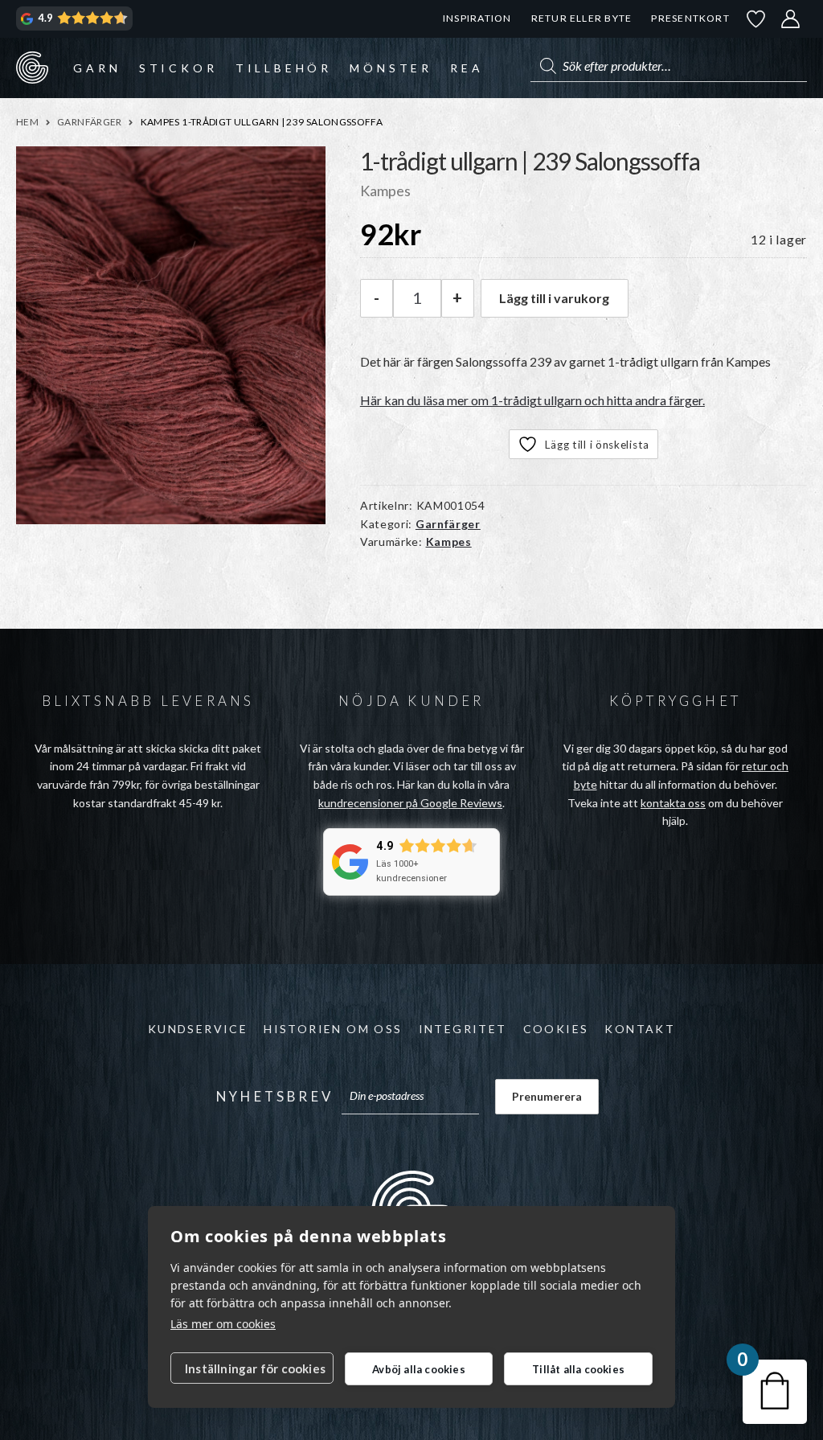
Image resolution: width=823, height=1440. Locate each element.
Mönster (391, 68)
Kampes (449, 541)
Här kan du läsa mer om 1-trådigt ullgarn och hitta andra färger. (532, 400)
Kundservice (198, 1029)
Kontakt (639, 1029)
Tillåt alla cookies (578, 1369)
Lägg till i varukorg (554, 298)
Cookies (556, 1029)
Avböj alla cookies (418, 1369)
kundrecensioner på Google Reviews (410, 803)
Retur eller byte (582, 18)
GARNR (32, 67)
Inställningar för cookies (255, 1368)
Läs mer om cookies (223, 1323)
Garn (97, 68)
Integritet (463, 1029)
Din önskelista (756, 19)
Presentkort (690, 18)
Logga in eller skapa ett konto (791, 19)
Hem (27, 122)
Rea (466, 68)
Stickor (178, 68)
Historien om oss (333, 1029)
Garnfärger (89, 122)
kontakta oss (673, 803)
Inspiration (477, 18)
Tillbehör (283, 68)
